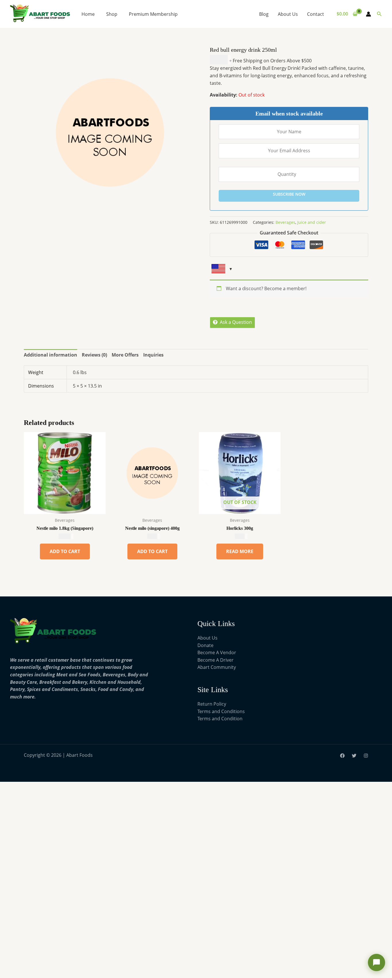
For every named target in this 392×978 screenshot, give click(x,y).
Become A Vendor (216, 652)
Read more (239, 551)
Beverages (285, 222)
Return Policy (211, 704)
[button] (379, 14)
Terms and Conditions (221, 711)
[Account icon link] (368, 14)
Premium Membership (153, 14)
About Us (288, 14)
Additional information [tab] (50, 355)
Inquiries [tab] (153, 355)
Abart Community (216, 667)
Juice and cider (311, 222)
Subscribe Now (289, 194)
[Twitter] (354, 755)
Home (88, 14)
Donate (205, 645)
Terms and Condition (219, 718)
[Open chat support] (376, 962)
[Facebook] (342, 755)
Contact (315, 14)
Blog (264, 14)
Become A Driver (215, 660)
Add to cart (65, 551)
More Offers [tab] (125, 355)
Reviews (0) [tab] (94, 355)
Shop (111, 14)
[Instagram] (366, 755)
